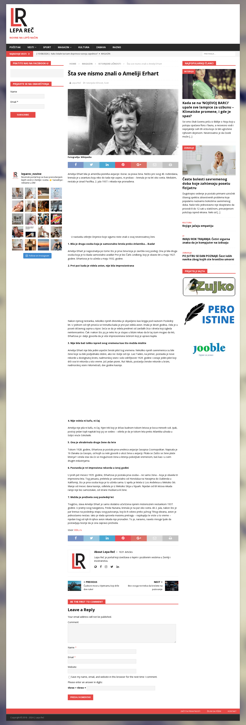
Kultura (83, 47)
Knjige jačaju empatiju (197, 226)
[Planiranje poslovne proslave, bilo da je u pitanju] (43, 206)
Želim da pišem (214, 711)
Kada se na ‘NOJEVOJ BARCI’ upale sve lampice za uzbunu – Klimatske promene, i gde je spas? (208, 109)
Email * (14, 101)
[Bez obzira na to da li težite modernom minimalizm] (17, 219)
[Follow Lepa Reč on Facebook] (99, 566)
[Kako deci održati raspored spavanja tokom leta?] (17, 244)
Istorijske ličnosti (94, 82)
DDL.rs (78, 530)
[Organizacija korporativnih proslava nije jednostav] (43, 219)
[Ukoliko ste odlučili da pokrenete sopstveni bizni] (43, 232)
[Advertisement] (123, 210)
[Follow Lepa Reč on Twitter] (110, 566)
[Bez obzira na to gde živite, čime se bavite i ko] (17, 193)
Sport (47, 47)
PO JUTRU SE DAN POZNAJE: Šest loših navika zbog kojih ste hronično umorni (208, 257)
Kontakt (232, 711)
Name (71, 647)
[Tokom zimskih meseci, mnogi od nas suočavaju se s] (30, 219)
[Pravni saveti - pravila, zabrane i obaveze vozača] (56, 206)
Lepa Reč (76, 82)
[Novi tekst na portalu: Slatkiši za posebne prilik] (17, 232)
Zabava (101, 47)
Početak (15, 47)
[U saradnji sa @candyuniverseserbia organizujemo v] (56, 219)
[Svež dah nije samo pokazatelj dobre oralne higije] (30, 206)
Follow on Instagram (39, 255)
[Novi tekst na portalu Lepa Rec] (30, 232)
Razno (117, 47)
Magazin (63, 47)
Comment (73, 622)
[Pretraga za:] (219, 53)
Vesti (30, 47)
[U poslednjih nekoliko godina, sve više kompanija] (56, 232)
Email (71, 657)
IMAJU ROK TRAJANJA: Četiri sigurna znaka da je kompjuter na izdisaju (206, 240)
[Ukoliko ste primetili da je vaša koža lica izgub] (17, 206)
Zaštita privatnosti (190, 711)
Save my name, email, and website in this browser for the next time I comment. (114, 676)
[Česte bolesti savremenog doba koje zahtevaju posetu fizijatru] (209, 161)
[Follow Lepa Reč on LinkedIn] (116, 566)
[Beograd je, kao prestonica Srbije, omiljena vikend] (43, 244)
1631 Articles (126, 552)
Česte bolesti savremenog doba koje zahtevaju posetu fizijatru (206, 183)
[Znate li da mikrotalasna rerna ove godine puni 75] (30, 244)
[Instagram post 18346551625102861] (56, 193)
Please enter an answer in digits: (85, 682)
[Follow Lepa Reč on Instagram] (104, 566)
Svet (106, 82)
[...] (190, 136)
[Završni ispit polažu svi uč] (43, 193)
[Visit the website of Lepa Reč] (95, 566)
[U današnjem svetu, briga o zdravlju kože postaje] (30, 193)
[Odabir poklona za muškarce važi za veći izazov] (56, 244)
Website (72, 667)
